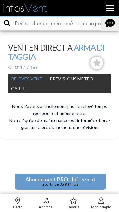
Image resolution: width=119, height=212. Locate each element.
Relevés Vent (27, 78)
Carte (18, 88)
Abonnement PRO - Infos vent (60, 181)
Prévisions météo (71, 78)
